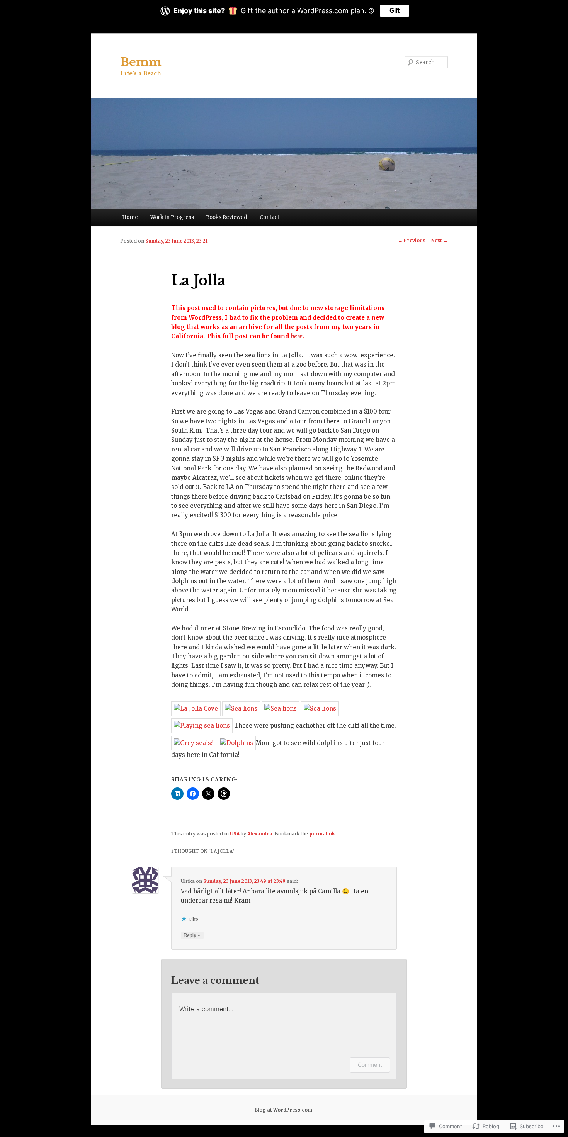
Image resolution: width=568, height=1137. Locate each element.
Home (130, 217)
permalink (322, 834)
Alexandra (259, 834)
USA (235, 834)
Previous (411, 240)
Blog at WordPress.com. (284, 1110)
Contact (269, 217)
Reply (192, 935)
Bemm (141, 62)
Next (439, 240)
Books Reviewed (226, 217)
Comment (370, 1064)
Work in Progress (172, 217)
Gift (394, 10)
